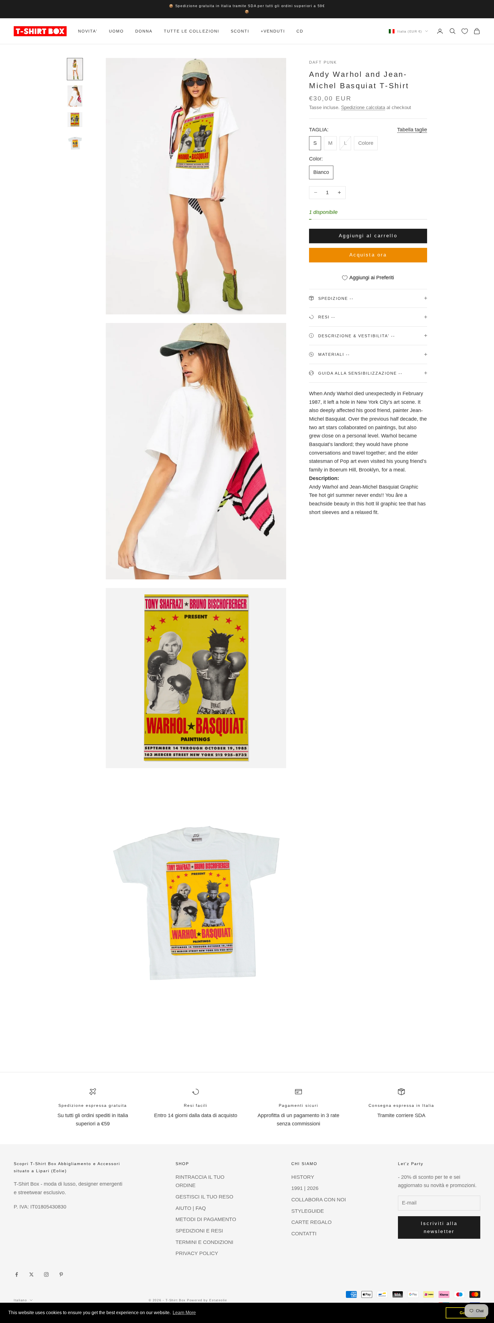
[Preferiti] (465, 31)
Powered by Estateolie (207, 1300)
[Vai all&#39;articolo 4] (75, 143)
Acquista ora (368, 255)
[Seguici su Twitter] (31, 1274)
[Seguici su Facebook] (16, 1274)
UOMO (116, 31)
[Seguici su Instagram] (46, 1274)
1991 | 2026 (304, 1188)
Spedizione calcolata (363, 107)
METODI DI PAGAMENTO (206, 1219)
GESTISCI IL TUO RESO (204, 1197)
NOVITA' (87, 31)
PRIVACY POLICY (197, 1253)
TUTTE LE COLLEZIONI (191, 31)
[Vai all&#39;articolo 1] (75, 69)
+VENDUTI (273, 31)
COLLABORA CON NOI (318, 1199)
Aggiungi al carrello (368, 235)
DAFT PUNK (323, 62)
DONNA (143, 31)
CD (299, 31)
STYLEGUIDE (307, 1211)
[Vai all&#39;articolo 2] (75, 96)
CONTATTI (303, 1233)
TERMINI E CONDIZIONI (204, 1242)
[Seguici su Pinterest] (61, 1274)
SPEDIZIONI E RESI (199, 1231)
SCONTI (240, 31)
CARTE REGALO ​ (312, 1222)
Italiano (20, 1300)
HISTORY (302, 1177)
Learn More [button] (184, 1312)
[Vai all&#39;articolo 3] (75, 120)
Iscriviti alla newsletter (439, 1227)
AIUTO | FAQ (191, 1208)
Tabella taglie (412, 129)
